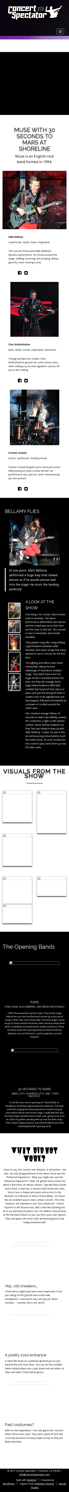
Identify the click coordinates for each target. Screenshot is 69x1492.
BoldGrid (31, 1480)
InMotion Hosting (44, 1483)
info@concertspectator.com (34, 1474)
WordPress (9, 1483)
